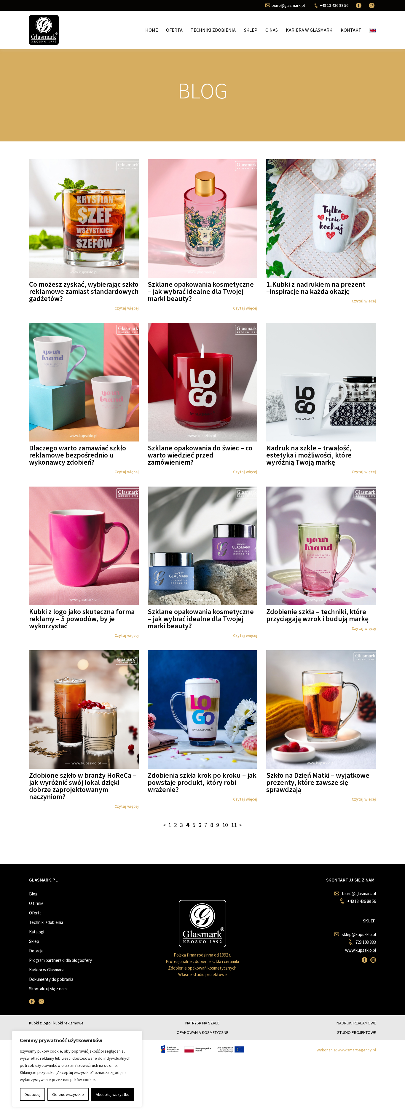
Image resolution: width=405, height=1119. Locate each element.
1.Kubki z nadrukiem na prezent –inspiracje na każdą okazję (315, 288)
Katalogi (36, 932)
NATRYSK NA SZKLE (202, 1023)
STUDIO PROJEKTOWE (356, 1032)
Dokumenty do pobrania (51, 979)
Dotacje (36, 951)
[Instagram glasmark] (372, 5)
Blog (33, 894)
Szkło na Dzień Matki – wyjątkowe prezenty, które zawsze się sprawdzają (317, 782)
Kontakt (351, 30)
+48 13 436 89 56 (361, 901)
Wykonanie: (346, 1050)
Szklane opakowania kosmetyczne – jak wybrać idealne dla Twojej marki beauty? (201, 291)
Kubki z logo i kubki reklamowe (56, 1023)
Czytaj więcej (126, 308)
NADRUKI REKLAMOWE (356, 1023)
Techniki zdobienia (213, 30)
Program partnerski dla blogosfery (60, 960)
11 (234, 824)
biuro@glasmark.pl (359, 893)
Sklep (250, 30)
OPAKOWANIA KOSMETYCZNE (202, 1032)
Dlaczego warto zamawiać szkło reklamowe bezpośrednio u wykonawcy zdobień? (77, 455)
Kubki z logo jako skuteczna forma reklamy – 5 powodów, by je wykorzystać (82, 618)
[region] (77, 1069)
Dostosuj (32, 1094)
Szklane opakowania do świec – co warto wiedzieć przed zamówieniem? (200, 455)
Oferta (174, 30)
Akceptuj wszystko (113, 1094)
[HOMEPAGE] (44, 29)
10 (225, 824)
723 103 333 (365, 942)
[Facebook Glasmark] (359, 5)
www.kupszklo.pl (360, 950)
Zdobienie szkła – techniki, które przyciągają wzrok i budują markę (317, 615)
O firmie (36, 903)
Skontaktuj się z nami (48, 989)
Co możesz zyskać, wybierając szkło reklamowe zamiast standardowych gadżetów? (84, 291)
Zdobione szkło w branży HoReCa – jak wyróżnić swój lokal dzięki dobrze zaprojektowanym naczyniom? (82, 786)
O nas (271, 30)
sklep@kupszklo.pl (359, 934)
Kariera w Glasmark (309, 30)
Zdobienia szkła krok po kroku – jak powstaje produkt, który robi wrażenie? (202, 782)
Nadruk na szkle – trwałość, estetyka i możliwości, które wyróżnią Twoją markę (309, 455)
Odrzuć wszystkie (68, 1094)
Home (151, 30)
